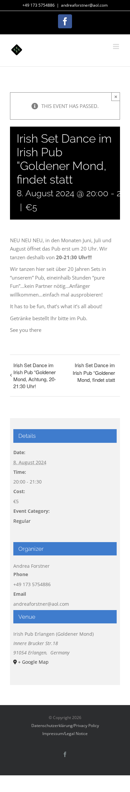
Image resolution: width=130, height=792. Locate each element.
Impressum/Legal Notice (65, 733)
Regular (22, 521)
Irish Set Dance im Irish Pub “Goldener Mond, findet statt (94, 372)
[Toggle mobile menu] (116, 46)
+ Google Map (33, 662)
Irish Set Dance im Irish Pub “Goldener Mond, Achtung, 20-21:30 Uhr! (34, 376)
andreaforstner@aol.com (84, 5)
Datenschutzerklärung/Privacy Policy (65, 725)
